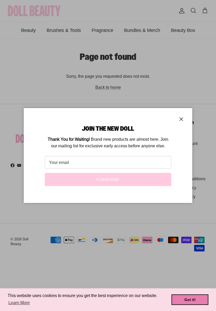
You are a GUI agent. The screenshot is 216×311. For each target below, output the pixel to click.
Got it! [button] (190, 300)
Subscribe (108, 179)
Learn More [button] (19, 302)
